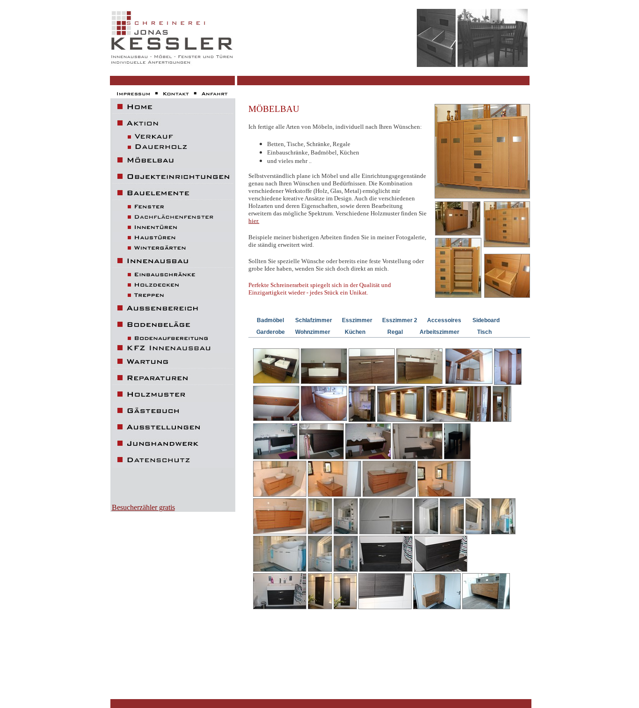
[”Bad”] (276, 366)
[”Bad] (362, 404)
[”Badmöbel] (457, 441)
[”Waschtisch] (275, 441)
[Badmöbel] (386, 554)
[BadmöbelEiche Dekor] (437, 591)
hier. (253, 220)
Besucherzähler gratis (143, 507)
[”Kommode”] (482, 196)
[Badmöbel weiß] (346, 554)
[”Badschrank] (401, 404)
